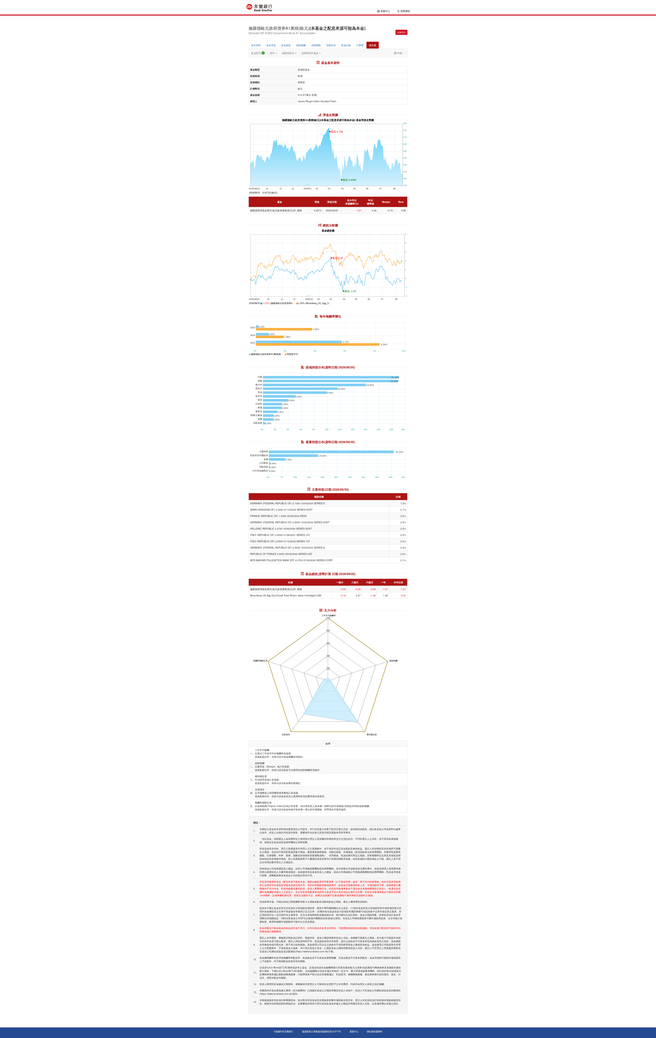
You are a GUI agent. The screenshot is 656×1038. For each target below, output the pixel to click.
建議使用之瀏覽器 (311, 1031)
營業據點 (405, 11)
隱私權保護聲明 (374, 1031)
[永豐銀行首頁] (259, 8)
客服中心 (385, 11)
